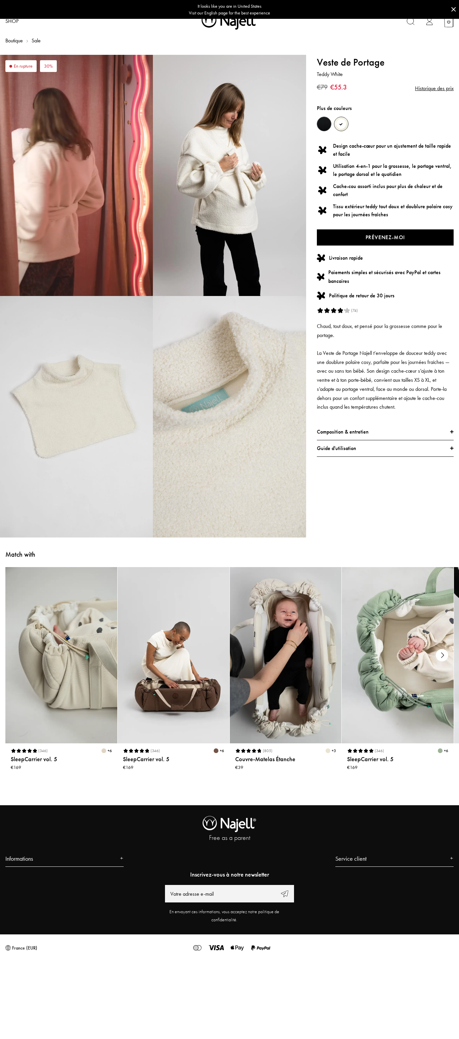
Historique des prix (434, 88)
